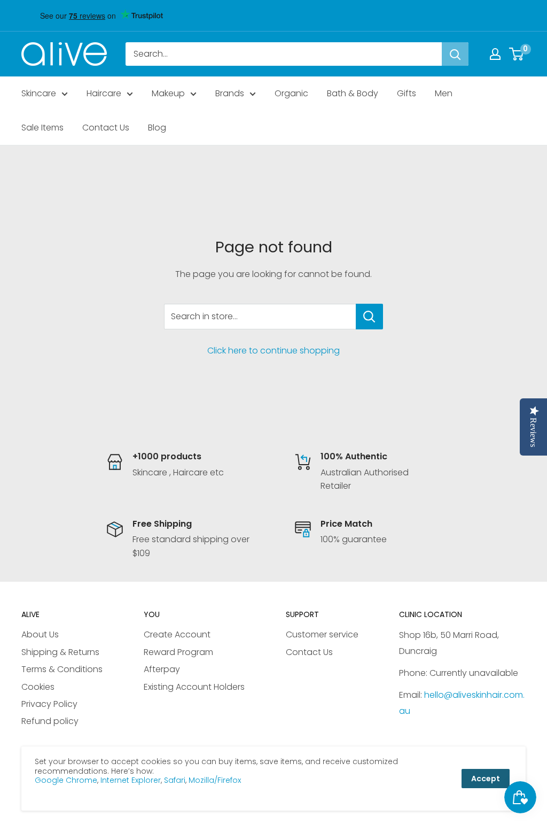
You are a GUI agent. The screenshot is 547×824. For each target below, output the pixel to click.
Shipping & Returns (60, 652)
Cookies (37, 687)
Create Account (177, 634)
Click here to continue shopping (273, 350)
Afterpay (162, 669)
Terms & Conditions (62, 669)
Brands (229, 93)
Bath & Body (352, 93)
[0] (516, 54)
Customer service (322, 634)
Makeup (168, 93)
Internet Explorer (130, 780)
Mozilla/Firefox (215, 780)
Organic (291, 93)
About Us (40, 634)
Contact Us (105, 127)
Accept (485, 778)
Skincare (38, 93)
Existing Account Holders (194, 687)
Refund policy (50, 721)
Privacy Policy (49, 704)
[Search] (455, 54)
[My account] (495, 54)
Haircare (104, 93)
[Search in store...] (369, 316)
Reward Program (178, 652)
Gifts (406, 93)
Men (443, 93)
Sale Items (42, 127)
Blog (157, 127)
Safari (174, 780)
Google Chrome (66, 780)
